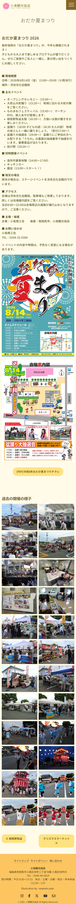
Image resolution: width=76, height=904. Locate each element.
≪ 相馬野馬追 (14, 838)
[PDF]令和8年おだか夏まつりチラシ (38, 471)
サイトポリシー (39, 861)
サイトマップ (21, 861)
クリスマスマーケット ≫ (56, 841)
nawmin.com (46, 888)
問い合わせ (56, 861)
